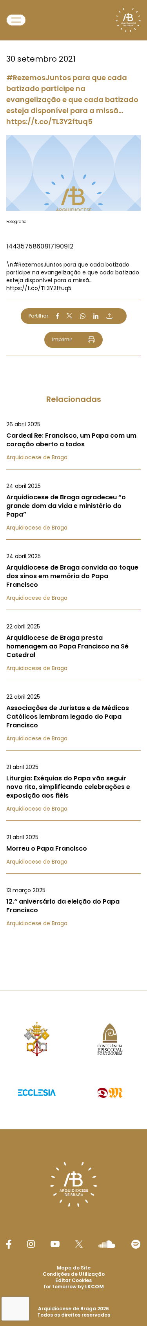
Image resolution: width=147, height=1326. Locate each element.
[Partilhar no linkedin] (96, 316)
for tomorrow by (74, 1286)
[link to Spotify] (136, 1244)
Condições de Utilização (74, 1274)
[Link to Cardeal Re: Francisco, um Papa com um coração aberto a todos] (73, 440)
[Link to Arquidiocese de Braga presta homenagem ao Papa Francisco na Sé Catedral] (73, 647)
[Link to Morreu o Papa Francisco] (73, 849)
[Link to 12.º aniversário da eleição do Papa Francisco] (73, 906)
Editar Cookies (73, 1280)
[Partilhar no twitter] (69, 315)
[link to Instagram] (31, 1244)
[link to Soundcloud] (106, 1243)
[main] (73, 479)
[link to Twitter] (79, 1243)
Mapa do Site (74, 1267)
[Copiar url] (109, 316)
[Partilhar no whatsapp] (82, 316)
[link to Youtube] (55, 1244)
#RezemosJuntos (37, 264)
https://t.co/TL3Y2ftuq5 (38, 288)
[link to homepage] (128, 20)
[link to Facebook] (8, 1244)
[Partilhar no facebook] (57, 316)
